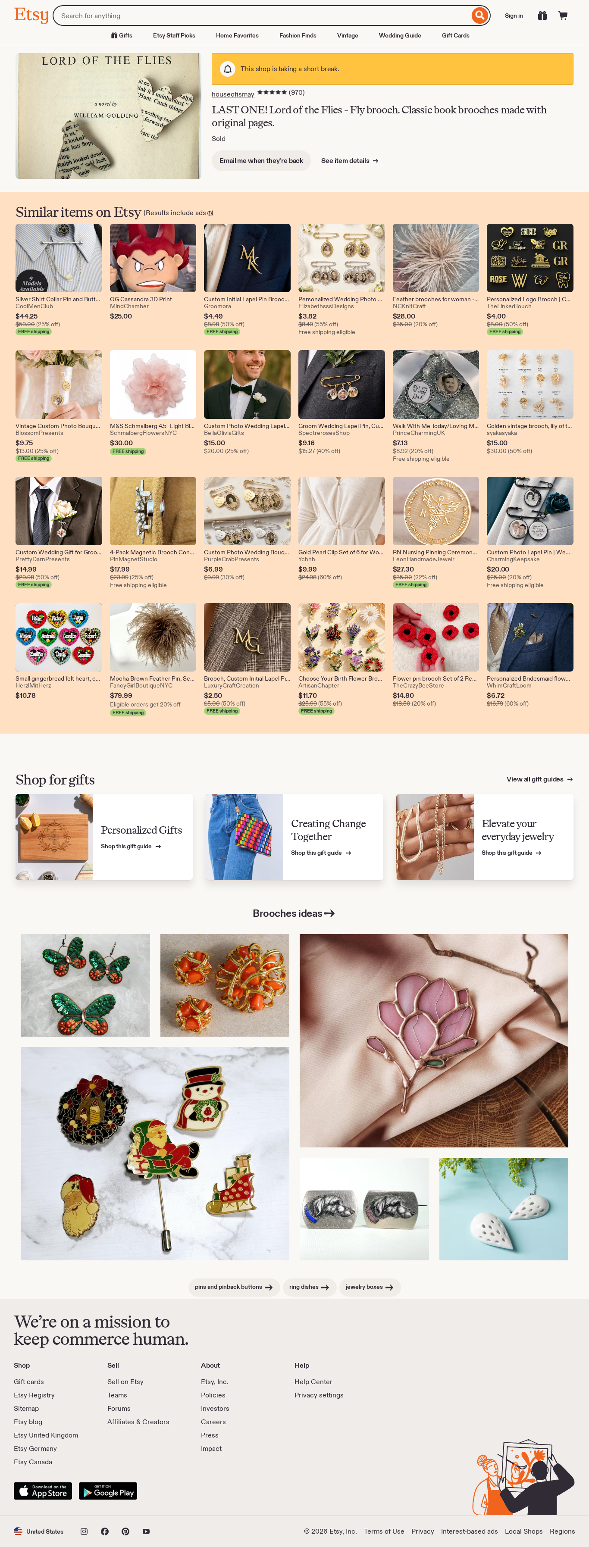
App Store (43, 1491)
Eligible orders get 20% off (145, 704)
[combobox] (261, 15)
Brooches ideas (287, 913)
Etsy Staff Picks (174, 35)
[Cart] (563, 15)
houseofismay (233, 94)
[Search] (480, 15)
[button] (38, 1531)
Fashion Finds (297, 35)
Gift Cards (456, 35)
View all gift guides (536, 779)
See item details (345, 160)
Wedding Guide (400, 35)
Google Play (108, 1491)
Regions (562, 1531)
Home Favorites (237, 35)
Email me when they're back (261, 160)
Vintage (347, 35)
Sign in (514, 15)
